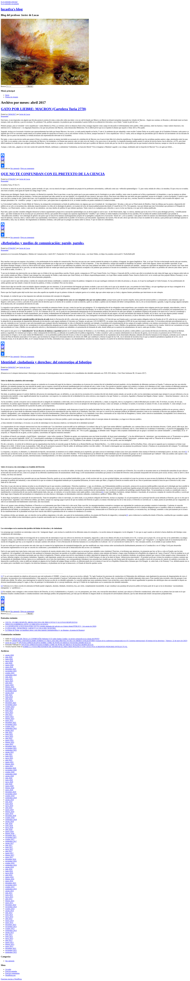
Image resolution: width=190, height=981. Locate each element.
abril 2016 (8, 875)
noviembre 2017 (11, 837)
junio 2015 (9, 895)
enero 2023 (9, 720)
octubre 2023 (9, 707)
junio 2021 (9, 756)
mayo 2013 (9, 938)
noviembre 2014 (11, 907)
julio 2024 (8, 695)
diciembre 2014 (10, 905)
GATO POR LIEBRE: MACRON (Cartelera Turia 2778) (43, 109)
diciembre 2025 (10, 669)
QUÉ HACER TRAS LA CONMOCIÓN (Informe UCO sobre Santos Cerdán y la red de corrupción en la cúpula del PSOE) (55, 639)
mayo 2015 (9, 897)
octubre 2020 (9, 772)
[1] (186, 452)
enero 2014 (9, 923)
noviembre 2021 (11, 748)
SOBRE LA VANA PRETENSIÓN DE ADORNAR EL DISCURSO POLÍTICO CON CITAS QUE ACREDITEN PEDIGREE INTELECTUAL (75, 647)
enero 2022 (9, 744)
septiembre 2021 (11, 750)
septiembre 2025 (11, 675)
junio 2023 (9, 711)
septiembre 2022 (11, 728)
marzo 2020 (9, 786)
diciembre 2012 (10, 948)
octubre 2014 (9, 909)
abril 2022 (8, 738)
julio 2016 (8, 869)
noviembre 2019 (11, 794)
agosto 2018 (9, 821)
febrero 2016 (9, 879)
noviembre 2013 (11, 927)
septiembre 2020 (11, 774)
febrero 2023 (9, 718)
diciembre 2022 (10, 722)
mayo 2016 (9, 873)
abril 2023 (8, 714)
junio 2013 (9, 936)
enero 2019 (9, 814)
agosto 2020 (9, 776)
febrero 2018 (9, 833)
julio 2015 (8, 893)
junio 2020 (9, 780)
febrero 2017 (9, 855)
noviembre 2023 (11, 705)
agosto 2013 (9, 932)
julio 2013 (8, 934)
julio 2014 (8, 913)
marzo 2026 (9, 665)
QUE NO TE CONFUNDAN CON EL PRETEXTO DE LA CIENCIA (53, 174)
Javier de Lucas (24, 114)
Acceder (8, 969)
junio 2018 (9, 825)
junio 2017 (9, 847)
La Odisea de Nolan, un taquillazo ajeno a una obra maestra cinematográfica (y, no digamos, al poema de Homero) (45, 630)
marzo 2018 (9, 831)
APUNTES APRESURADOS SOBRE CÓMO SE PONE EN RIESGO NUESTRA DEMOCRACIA (54, 643)
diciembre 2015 (10, 883)
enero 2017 (9, 857)
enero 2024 (9, 701)
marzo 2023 (9, 716)
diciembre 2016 (10, 859)
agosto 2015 (9, 891)
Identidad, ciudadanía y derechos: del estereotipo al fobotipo (46, 362)
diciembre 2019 (10, 792)
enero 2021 (9, 766)
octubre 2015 (9, 887)
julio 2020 (8, 778)
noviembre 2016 (11, 861)
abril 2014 (8, 919)
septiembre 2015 (11, 889)
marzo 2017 (9, 853)
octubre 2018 (9, 818)
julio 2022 (8, 732)
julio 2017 (8, 845)
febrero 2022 (9, 742)
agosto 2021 (9, 752)
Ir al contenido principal (9, 2)
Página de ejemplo (11, 97)
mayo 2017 (9, 849)
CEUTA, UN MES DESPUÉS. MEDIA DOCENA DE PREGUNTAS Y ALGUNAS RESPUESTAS (41, 622)
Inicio (7, 95)
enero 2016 (9, 881)
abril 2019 (8, 808)
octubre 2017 (9, 839)
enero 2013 (9, 946)
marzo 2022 (9, 740)
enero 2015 (9, 903)
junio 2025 (9, 679)
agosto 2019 (9, 800)
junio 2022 (9, 734)
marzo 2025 (9, 685)
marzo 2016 (9, 877)
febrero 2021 (9, 764)
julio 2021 (8, 754)
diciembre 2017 (10, 835)
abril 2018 (8, 829)
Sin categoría (14, 168)
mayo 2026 (9, 661)
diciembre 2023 (10, 703)
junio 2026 (9, 659)
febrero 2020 (9, 788)
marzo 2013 (9, 942)
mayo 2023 (9, 713)
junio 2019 (9, 804)
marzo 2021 (9, 762)
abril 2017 (8, 851)
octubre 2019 (9, 796)
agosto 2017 (9, 843)
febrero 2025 (9, 687)
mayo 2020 (9, 782)
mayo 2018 (9, 827)
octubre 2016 (9, 863)
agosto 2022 (9, 730)
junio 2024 (9, 697)
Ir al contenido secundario (10, 4)
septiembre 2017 (11, 841)
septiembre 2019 (11, 798)
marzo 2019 (9, 810)
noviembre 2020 (11, 770)
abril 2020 (8, 784)
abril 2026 (8, 663)
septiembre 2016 (11, 865)
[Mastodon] (95, 158)
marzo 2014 (9, 921)
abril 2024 (8, 699)
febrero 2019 (9, 812)
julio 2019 (8, 802)
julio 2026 (8, 657)
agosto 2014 (9, 911)
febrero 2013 (9, 944)
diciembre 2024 (10, 689)
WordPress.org (10, 975)
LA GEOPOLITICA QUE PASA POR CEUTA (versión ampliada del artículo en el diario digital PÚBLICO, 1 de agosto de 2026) (50, 626)
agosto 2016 (9, 867)
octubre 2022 (9, 726)
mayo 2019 (9, 806)
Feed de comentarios (12, 973)
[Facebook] (95, 155)
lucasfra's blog (12, 9)
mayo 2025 (9, 681)
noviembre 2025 (11, 671)
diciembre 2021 (10, 746)
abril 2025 (8, 683)
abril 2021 (8, 760)
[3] (127, 515)
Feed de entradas (11, 971)
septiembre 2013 (11, 930)
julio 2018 (8, 823)
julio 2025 (8, 677)
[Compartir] (95, 166)
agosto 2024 (9, 693)
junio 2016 (9, 871)
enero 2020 (9, 790)
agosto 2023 (9, 709)
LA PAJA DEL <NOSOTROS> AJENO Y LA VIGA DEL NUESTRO (30, 628)
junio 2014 (9, 915)
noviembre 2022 (11, 724)
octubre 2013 (9, 928)
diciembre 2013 (10, 925)
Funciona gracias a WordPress (11, 979)
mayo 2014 (9, 917)
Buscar (3, 86)
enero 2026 (9, 667)
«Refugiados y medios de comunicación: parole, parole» (42, 243)
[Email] (95, 162)
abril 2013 (8, 940)
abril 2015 (8, 899)
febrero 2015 (9, 901)
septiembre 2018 (11, 820)
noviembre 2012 (11, 950)
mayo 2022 (9, 736)
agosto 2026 (9, 655)
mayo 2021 (9, 758)
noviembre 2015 (11, 885)
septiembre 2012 (11, 952)
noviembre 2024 (11, 691)
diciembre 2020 (10, 768)
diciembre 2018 (10, 816)
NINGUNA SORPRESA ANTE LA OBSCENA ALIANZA (26, 624)
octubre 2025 (9, 673)
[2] (102, 492)
